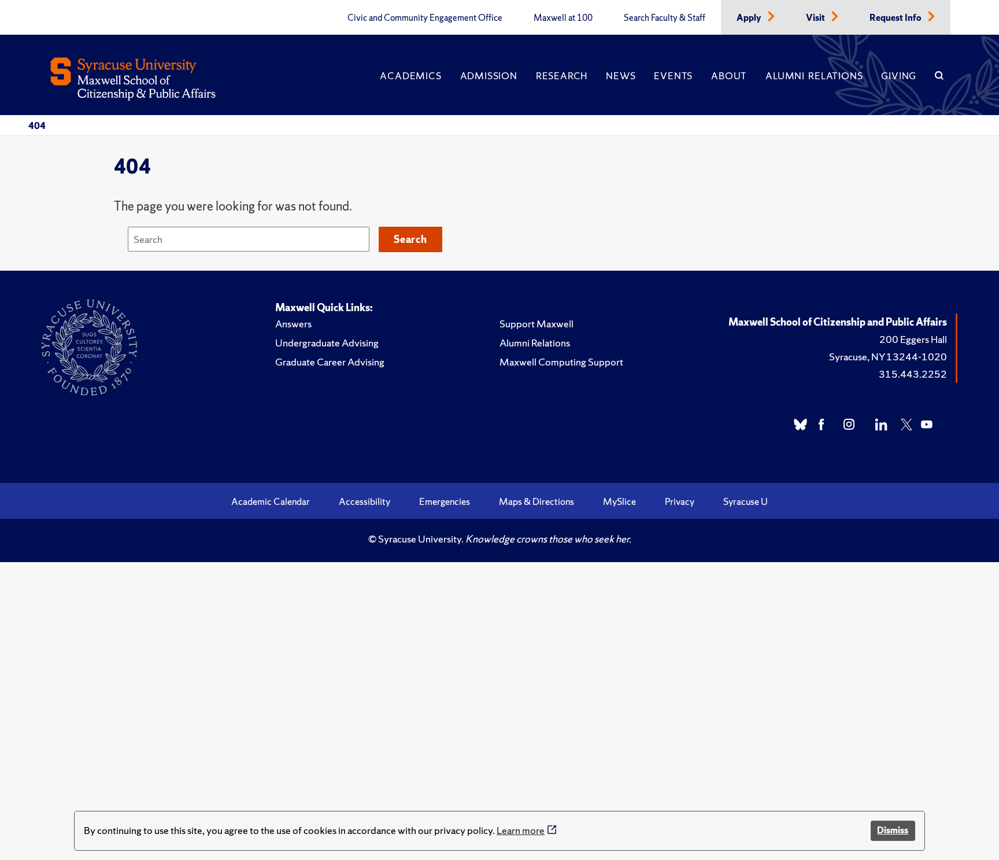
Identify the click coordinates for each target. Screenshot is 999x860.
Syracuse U (745, 501)
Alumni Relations (814, 75)
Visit (816, 18)
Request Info (896, 18)
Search (410, 239)
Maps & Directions (536, 501)
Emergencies (444, 501)
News (620, 75)
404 (37, 125)
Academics (410, 75)
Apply (750, 18)
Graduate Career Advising (329, 361)
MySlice (619, 501)
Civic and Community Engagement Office (424, 18)
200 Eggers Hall (913, 339)
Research (561, 75)
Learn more (521, 830)
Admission (488, 75)
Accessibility (364, 501)
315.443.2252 (913, 374)
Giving (898, 75)
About (729, 75)
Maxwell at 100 (563, 18)
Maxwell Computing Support (561, 361)
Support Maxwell (537, 323)
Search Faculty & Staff (664, 18)
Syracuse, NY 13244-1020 (888, 356)
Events (673, 75)
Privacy (679, 501)
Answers (293, 323)
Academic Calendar (270, 501)
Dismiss (892, 830)
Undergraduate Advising (327, 342)
